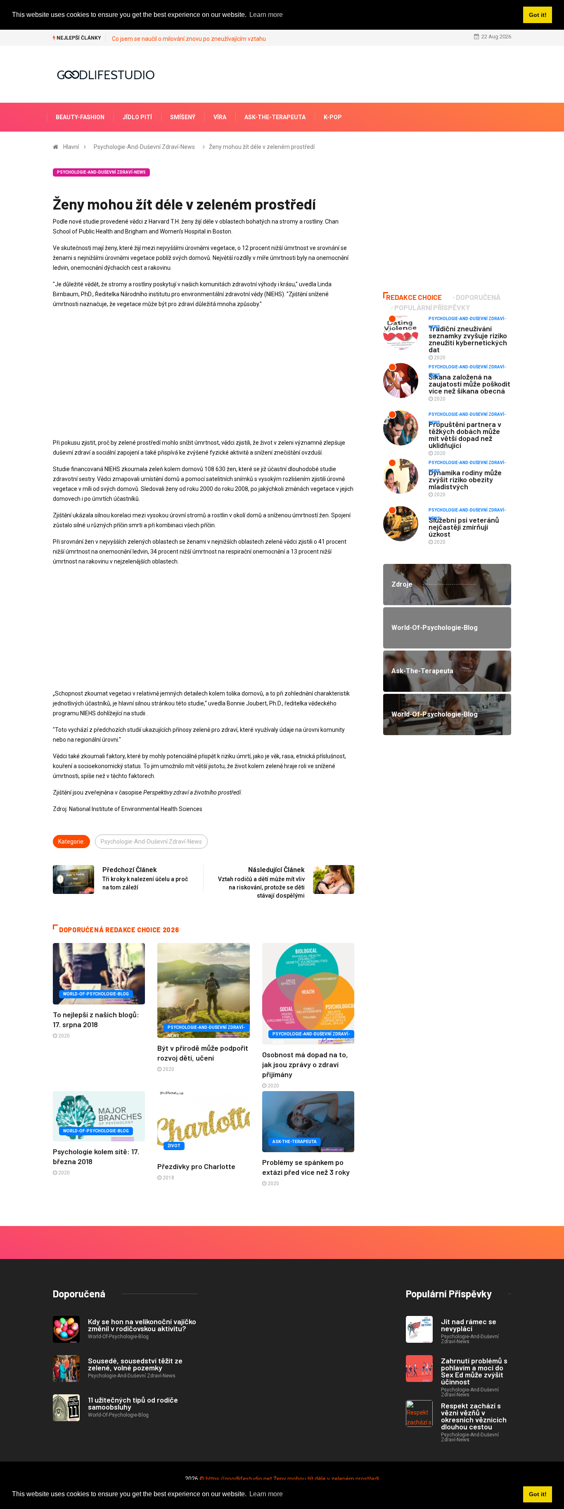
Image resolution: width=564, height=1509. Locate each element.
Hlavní (71, 147)
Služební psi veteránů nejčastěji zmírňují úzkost (464, 526)
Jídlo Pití (137, 117)
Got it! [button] (538, 1494)
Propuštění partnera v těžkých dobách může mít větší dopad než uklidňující (465, 435)
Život (174, 1146)
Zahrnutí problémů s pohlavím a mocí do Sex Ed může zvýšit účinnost (474, 1371)
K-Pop (333, 117)
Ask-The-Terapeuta (275, 117)
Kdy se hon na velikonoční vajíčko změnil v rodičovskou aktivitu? (142, 1325)
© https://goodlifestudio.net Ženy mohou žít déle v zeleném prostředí (289, 1479)
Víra (219, 117)
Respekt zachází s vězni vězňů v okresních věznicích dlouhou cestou (474, 1416)
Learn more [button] (266, 1493)
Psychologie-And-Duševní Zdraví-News (144, 147)
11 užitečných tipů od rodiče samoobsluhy (133, 1403)
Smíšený (182, 117)
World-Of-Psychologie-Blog (96, 994)
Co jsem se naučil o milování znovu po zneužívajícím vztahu (189, 38)
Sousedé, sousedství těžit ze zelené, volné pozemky (135, 1364)
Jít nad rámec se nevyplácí (468, 1325)
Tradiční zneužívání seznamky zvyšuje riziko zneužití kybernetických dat (468, 339)
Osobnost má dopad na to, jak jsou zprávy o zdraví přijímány (305, 1064)
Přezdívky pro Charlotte (196, 1166)
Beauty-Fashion (80, 117)
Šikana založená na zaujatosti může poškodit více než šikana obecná (469, 383)
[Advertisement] (203, 373)
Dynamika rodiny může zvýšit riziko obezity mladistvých (465, 479)
